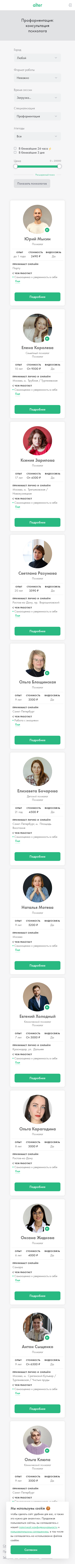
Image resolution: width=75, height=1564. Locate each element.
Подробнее (37, 297)
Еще (17, 281)
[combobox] (37, 57)
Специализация (24, 108)
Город (17, 50)
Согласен (30, 1550)
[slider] (15, 166)
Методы (19, 128)
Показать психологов (32, 183)
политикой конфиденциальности (38, 1527)
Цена (17, 161)
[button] (37, 57)
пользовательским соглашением (29, 1531)
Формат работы (24, 70)
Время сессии (23, 90)
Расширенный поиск (45, 174)
